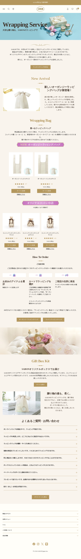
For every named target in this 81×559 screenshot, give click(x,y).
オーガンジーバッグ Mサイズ (47, 179)
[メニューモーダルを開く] (4, 9)
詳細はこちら (21, 194)
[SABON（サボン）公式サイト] (40, 9)
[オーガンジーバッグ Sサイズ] (21, 164)
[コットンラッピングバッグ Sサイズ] (11, 222)
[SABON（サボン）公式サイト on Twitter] (42, 544)
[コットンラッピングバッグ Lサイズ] (50, 222)
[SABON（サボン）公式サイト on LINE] (47, 544)
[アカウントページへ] (68, 9)
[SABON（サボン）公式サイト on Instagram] (38, 544)
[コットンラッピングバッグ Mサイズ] (31, 222)
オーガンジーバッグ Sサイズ (21, 179)
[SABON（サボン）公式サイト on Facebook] (34, 544)
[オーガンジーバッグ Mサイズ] (47, 164)
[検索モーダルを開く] (8, 9)
